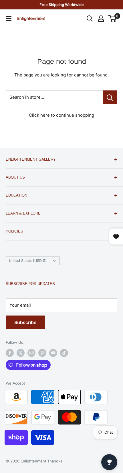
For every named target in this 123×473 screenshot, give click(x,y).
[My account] (101, 18)
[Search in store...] (110, 97)
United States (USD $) (28, 260)
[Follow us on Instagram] (31, 353)
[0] (112, 18)
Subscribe (25, 322)
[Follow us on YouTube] (53, 353)
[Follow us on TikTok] (64, 353)
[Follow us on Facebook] (10, 353)
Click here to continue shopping (61, 115)
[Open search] (90, 18)
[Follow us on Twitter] (21, 353)
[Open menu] (8, 18)
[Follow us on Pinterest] (42, 353)
